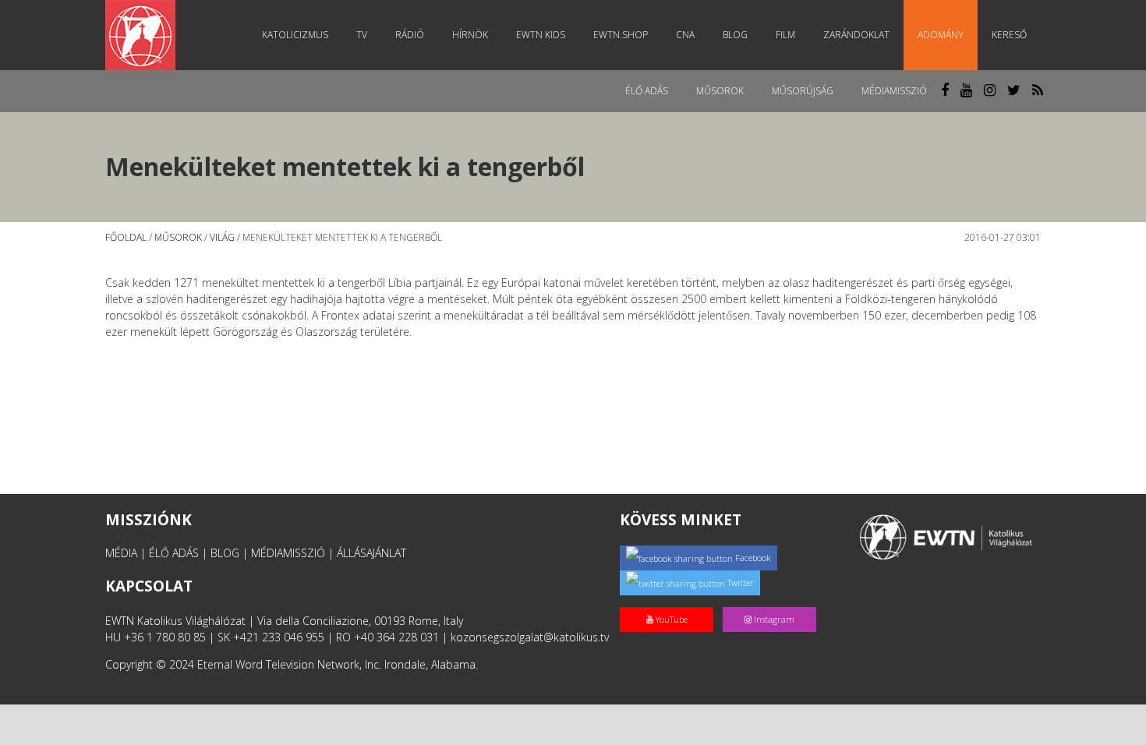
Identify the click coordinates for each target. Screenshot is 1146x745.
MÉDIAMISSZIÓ (288, 553)
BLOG (224, 553)
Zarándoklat (856, 34)
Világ (222, 237)
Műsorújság (802, 90)
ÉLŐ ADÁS (174, 553)
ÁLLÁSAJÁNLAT (371, 553)
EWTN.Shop (620, 34)
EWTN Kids (540, 34)
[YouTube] (671, 602)
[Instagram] (772, 602)
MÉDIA (121, 553)
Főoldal (126, 237)
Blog (735, 34)
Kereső (1009, 34)
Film (785, 34)
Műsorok (720, 90)
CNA (685, 34)
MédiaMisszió (894, 90)
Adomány (941, 34)
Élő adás (646, 90)
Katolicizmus (295, 34)
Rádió (409, 34)
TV (361, 34)
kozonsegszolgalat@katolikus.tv (530, 637)
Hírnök (470, 34)
